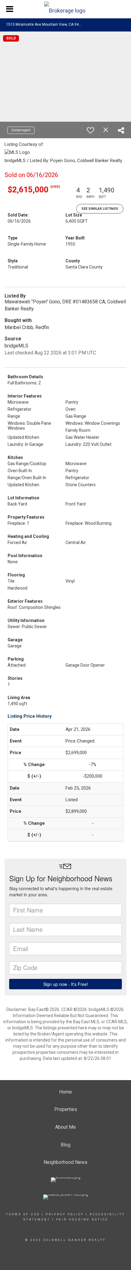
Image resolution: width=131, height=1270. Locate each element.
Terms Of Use (23, 1214)
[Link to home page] (65, 9)
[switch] (90, 130)
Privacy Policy (65, 1214)
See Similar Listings (99, 209)
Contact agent (20, 130)
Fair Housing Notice (82, 1219)
